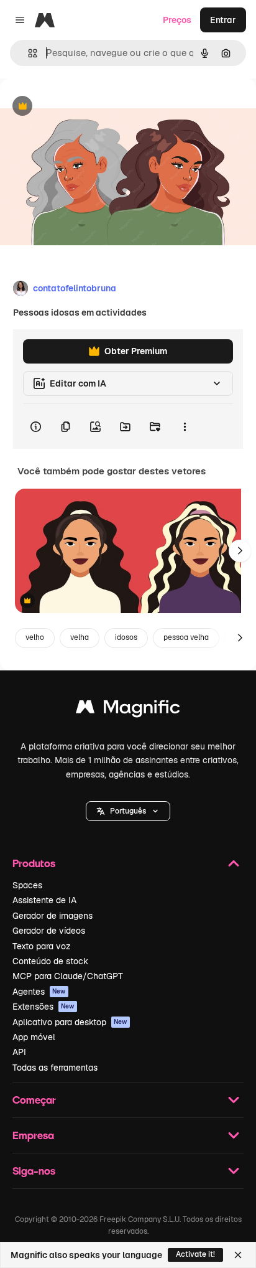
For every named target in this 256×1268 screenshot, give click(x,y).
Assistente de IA (44, 900)
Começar (34, 1099)
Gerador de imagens (52, 915)
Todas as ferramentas (55, 1067)
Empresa (33, 1135)
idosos (126, 637)
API (19, 1052)
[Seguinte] (240, 551)
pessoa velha (186, 637)
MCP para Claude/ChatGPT (67, 976)
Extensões (43, 1006)
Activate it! (195, 1254)
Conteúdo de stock (50, 961)
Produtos (33, 863)
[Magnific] (128, 710)
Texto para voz (41, 946)
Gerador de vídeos (48, 930)
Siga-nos (33, 1170)
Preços (177, 20)
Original (79, 107)
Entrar (223, 20)
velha (79, 637)
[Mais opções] (184, 426)
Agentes (39, 991)
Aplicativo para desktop (69, 1022)
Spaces (27, 885)
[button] (128, 811)
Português (128, 811)
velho (34, 637)
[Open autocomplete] (28, 53)
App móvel (33, 1037)
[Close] (238, 1254)
